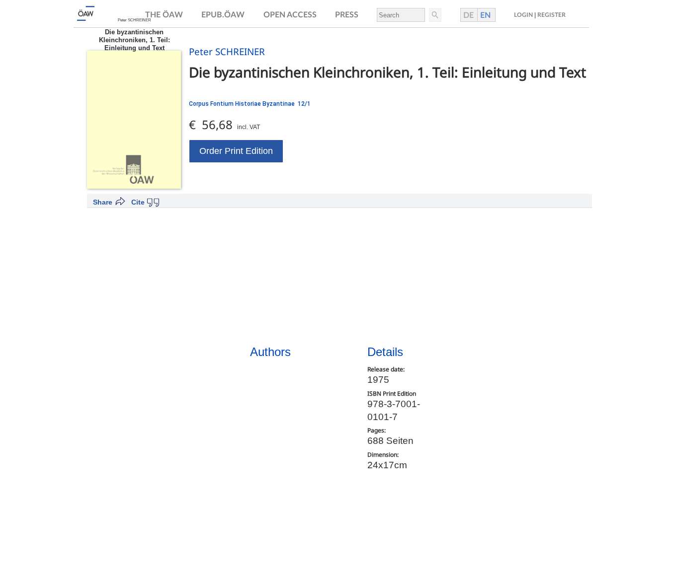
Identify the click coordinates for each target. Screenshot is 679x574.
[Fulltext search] (434, 15)
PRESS (346, 15)
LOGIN (523, 15)
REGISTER (551, 15)
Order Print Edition (236, 151)
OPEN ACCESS (290, 15)
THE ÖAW (164, 15)
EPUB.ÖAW (223, 15)
